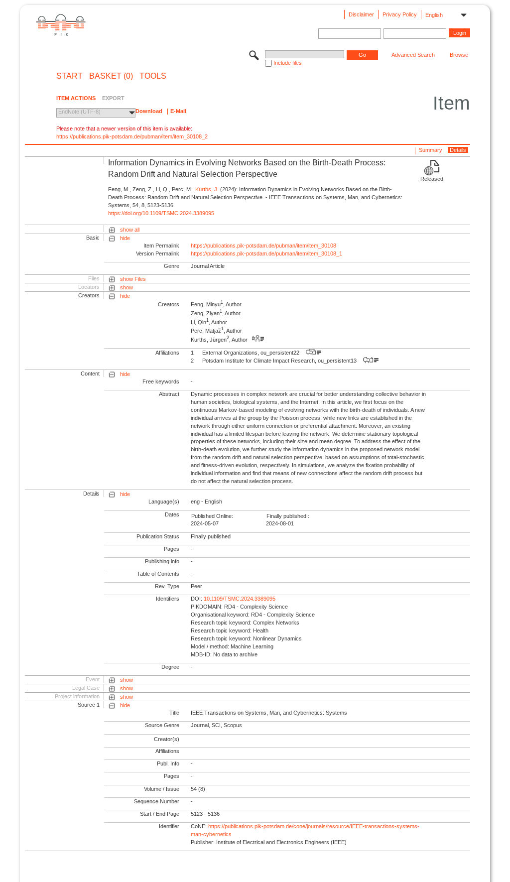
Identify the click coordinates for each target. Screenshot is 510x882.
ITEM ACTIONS (76, 98)
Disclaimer (361, 14)
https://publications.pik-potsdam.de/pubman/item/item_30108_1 (266, 253)
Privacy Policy (399, 14)
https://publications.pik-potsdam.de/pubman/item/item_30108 (263, 246)
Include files (287, 63)
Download (148, 111)
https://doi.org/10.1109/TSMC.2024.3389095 (161, 213)
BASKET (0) (111, 76)
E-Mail (178, 111)
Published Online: (212, 516)
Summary (430, 150)
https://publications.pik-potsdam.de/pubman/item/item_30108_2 (132, 136)
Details (458, 150)
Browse (459, 55)
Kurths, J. (207, 189)
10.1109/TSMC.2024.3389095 (239, 599)
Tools (152, 76)
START (69, 76)
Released (431, 179)
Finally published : (287, 516)
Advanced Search (413, 55)
